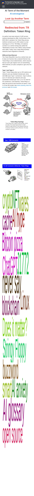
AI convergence (17, 14)
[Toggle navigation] (3, 6)
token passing (21, 85)
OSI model (14, 87)
